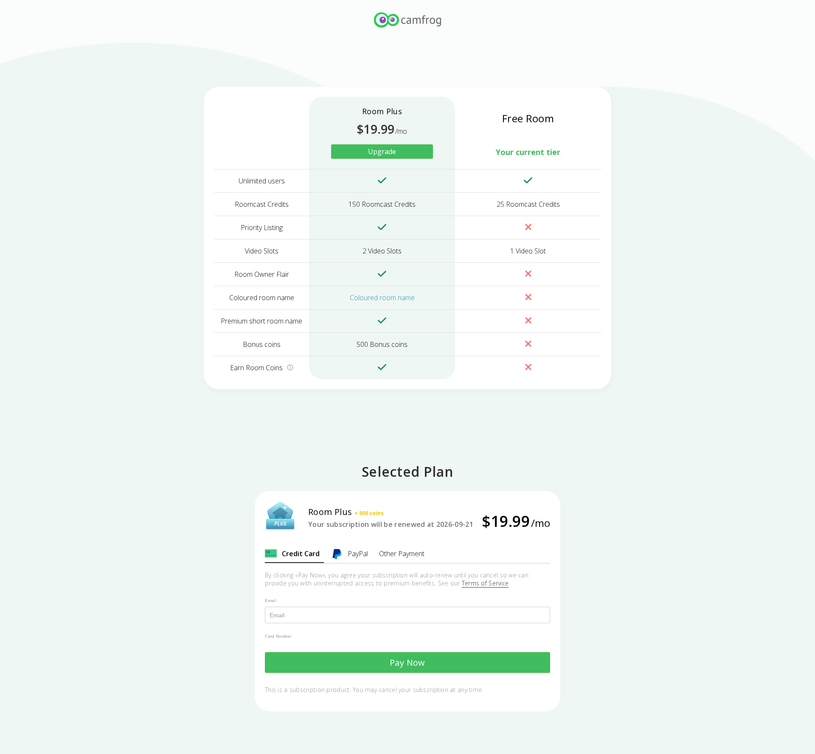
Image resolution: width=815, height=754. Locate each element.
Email (270, 600)
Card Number (278, 636)
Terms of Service (485, 583)
